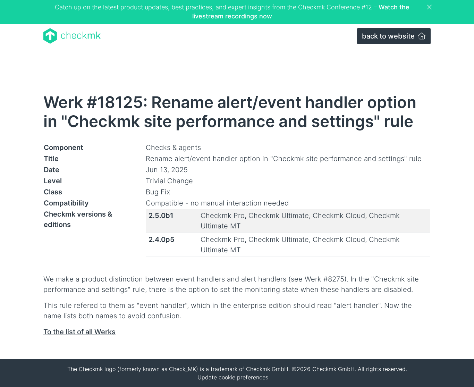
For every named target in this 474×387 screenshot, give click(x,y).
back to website (389, 36)
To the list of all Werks (79, 332)
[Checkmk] (72, 36)
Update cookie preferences (232, 377)
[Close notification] (430, 7)
